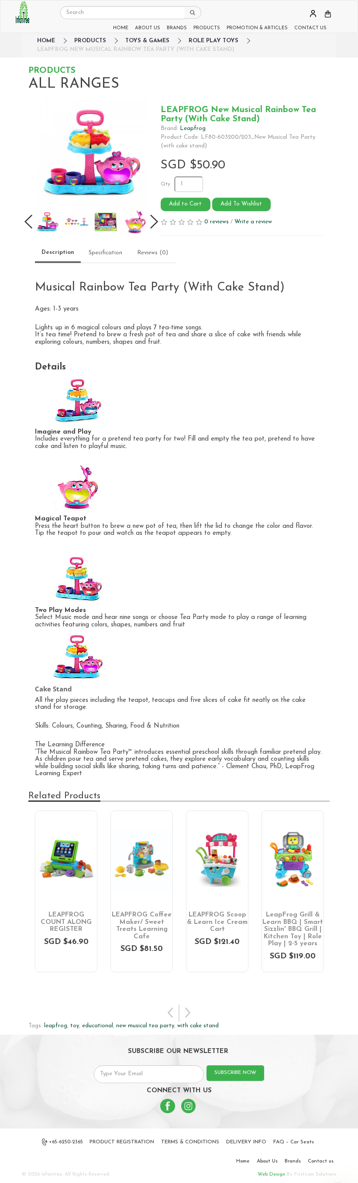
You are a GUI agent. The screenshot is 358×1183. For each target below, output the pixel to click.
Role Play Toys (213, 41)
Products (90, 41)
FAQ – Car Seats (293, 1142)
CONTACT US (310, 28)
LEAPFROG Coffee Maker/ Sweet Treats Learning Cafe (142, 926)
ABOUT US (147, 28)
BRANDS (177, 28)
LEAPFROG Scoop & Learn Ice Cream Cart (217, 922)
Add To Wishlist (241, 204)
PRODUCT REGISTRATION (122, 1142)
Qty (165, 184)
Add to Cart (185, 204)
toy (74, 1026)
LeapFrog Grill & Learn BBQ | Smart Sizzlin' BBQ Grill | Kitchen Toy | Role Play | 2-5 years (292, 929)
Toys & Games (147, 41)
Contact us (321, 1161)
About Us (267, 1161)
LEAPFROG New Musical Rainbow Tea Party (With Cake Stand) (135, 49)
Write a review (253, 222)
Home (243, 1161)
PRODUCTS (206, 28)
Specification (105, 253)
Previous (170, 1013)
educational (97, 1026)
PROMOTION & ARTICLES (257, 28)
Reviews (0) (152, 253)
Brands (293, 1161)
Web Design (271, 1174)
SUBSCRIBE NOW (235, 1072)
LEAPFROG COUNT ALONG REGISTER (66, 922)
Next (187, 1013)
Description (57, 252)
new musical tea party (145, 1026)
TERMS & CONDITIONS (190, 1142)
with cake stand (198, 1026)
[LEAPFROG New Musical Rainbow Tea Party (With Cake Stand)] (91, 153)
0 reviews (216, 222)
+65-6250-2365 (66, 1142)
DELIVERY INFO (246, 1142)
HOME (120, 28)
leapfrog (55, 1026)
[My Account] (313, 13)
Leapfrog (193, 128)
